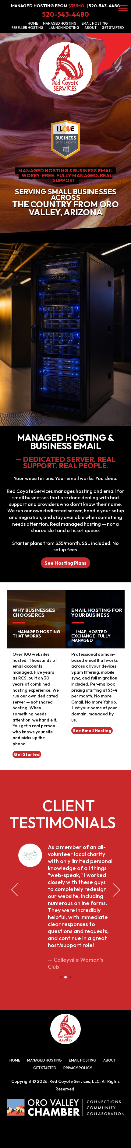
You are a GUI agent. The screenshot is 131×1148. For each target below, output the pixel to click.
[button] (60, 977)
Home (33, 23)
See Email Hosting (92, 730)
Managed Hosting (59, 23)
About (90, 28)
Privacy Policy (77, 1067)
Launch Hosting (64, 28)
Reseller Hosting (28, 28)
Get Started (113, 28)
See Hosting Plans (65, 563)
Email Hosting (95, 23)
